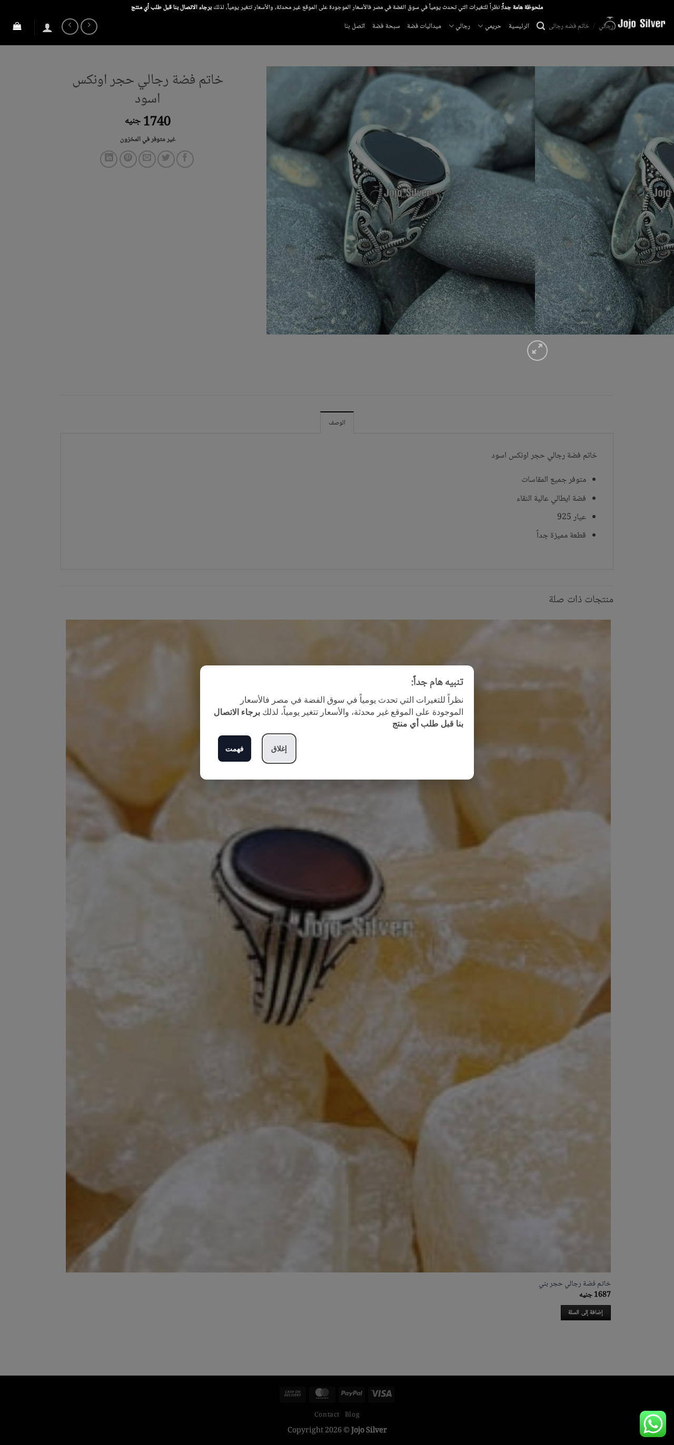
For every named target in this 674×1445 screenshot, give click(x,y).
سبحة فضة (385, 26)
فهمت (234, 748)
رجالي (462, 26)
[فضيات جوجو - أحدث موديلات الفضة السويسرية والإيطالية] (613, 24)
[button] (541, 26)
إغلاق (279, 748)
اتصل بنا (354, 26)
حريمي (493, 26)
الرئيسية (519, 26)
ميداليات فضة (424, 26)
